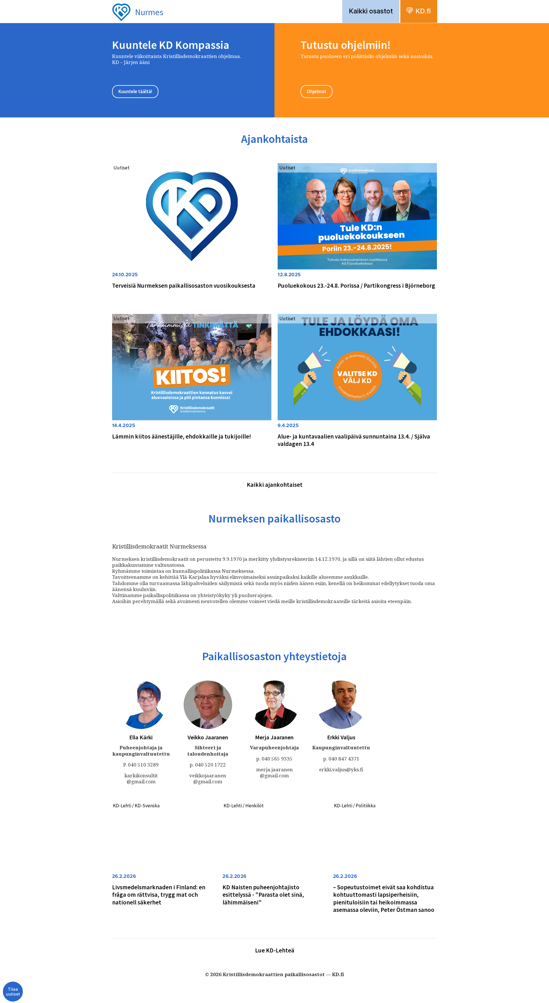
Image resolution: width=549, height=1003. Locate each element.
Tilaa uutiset (13, 992)
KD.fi (423, 11)
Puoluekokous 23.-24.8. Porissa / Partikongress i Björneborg (356, 285)
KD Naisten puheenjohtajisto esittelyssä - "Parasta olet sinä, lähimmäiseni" (263, 894)
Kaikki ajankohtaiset (275, 485)
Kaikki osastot (371, 11)
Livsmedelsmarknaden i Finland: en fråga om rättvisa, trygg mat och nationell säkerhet (158, 894)
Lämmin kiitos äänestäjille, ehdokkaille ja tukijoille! (181, 436)
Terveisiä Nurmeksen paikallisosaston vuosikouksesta (183, 285)
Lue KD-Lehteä (274, 950)
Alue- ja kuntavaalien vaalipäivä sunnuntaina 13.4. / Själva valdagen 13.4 (354, 440)
